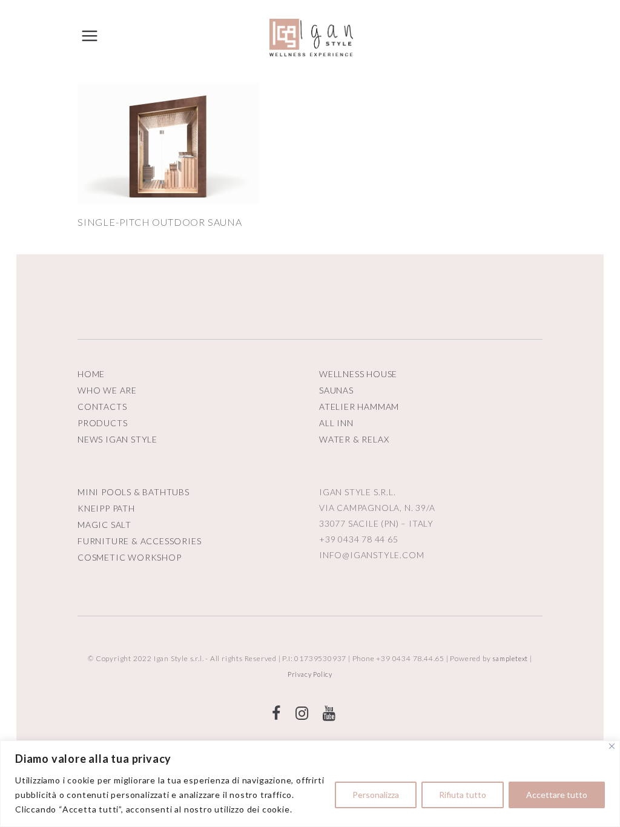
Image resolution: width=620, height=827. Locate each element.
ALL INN (336, 423)
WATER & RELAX (354, 439)
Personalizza (375, 794)
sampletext (510, 658)
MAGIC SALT (104, 524)
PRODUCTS (102, 423)
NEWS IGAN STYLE (117, 439)
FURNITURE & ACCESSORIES (139, 541)
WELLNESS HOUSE (358, 374)
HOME (91, 374)
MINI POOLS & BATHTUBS (134, 492)
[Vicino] (612, 746)
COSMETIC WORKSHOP (130, 557)
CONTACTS (102, 406)
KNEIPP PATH (106, 508)
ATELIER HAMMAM (359, 406)
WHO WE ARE (107, 390)
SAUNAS (336, 390)
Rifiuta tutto (462, 794)
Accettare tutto (556, 794)
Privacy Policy (310, 674)
